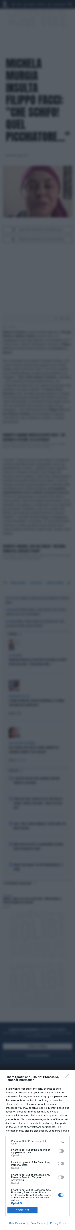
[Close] (67, 1077)
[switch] (61, 1151)
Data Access (37, 1223)
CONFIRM (22, 1210)
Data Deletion (17, 1223)
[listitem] (37, 1142)
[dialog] (37, 1150)
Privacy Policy (58, 1223)
